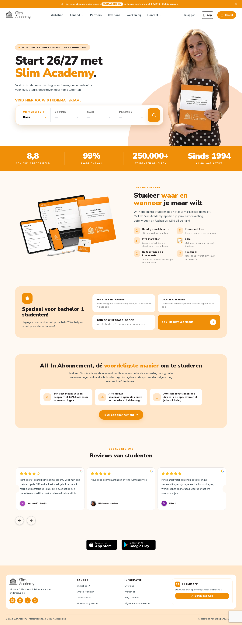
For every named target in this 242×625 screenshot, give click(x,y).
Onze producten (85, 591)
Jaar (90, 111)
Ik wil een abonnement (119, 414)
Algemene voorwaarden (137, 603)
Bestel (229, 14)
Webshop (57, 15)
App (209, 14)
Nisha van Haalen (108, 503)
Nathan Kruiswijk (37, 503)
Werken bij (134, 15)
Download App (204, 595)
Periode (125, 111)
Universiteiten (84, 597)
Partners (96, 15)
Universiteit (34, 111)
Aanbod (75, 15)
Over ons (114, 15)
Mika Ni (173, 503)
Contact (152, 15)
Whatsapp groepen (87, 603)
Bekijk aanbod (170, 4)
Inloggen (189, 14)
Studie (60, 111)
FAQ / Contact (131, 597)
